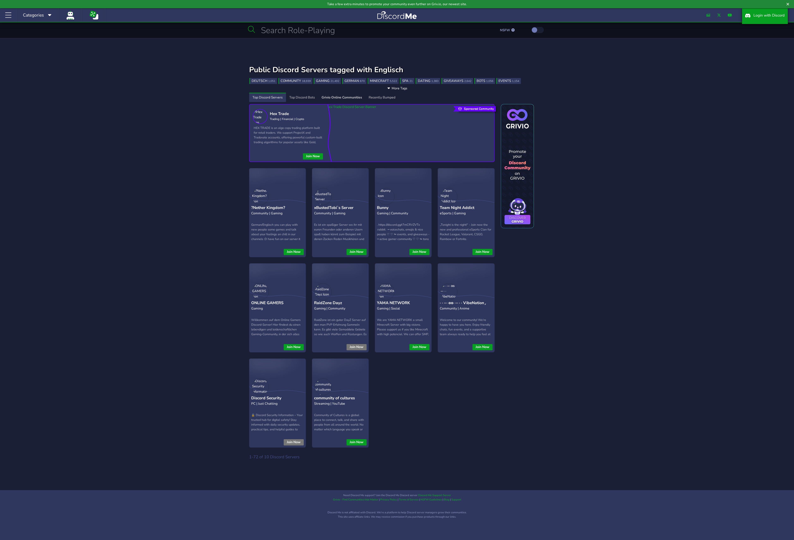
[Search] (251, 29)
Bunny (383, 207)
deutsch (263, 81)
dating (428, 81)
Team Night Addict (457, 207)
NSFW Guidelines (431, 500)
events (509, 81)
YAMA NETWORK (393, 303)
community (296, 81)
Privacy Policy (388, 500)
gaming (327, 81)
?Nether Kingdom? (268, 207)
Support (456, 500)
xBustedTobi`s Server (334, 207)
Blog (447, 500)
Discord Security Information (266, 401)
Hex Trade (279, 113)
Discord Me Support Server (434, 495)
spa (407, 81)
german (354, 81)
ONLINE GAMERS (267, 303)
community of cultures (334, 398)
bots (485, 81)
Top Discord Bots (302, 97)
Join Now (313, 156)
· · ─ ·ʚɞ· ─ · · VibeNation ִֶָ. (463, 303)
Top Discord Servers (267, 97)
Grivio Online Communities (342, 97)
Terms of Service (409, 500)
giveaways (457, 81)
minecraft (383, 81)
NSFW (505, 30)
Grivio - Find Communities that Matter (355, 500)
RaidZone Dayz (328, 303)
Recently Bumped (382, 97)
